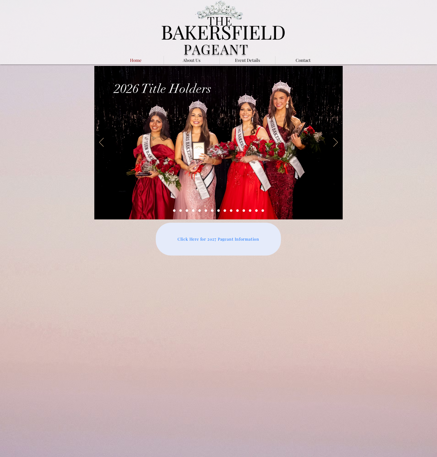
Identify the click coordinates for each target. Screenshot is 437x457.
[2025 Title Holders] (206, 210)
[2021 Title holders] (231, 210)
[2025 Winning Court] (174, 210)
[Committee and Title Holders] (199, 210)
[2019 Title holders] (244, 210)
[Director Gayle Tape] (193, 210)
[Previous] (101, 142)
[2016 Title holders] (262, 210)
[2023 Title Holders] (218, 210)
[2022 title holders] (225, 210)
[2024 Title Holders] (212, 210)
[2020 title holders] (237, 210)
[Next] (335, 142)
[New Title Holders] (180, 210)
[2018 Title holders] (250, 210)
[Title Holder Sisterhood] (187, 210)
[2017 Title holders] (256, 210)
